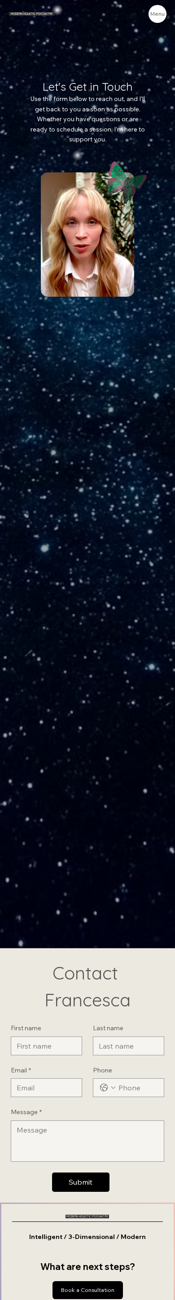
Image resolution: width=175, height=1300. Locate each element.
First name (26, 1028)
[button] (118, 286)
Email (21, 1070)
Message (26, 1112)
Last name (108, 1028)
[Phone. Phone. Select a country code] (108, 1087)
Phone (102, 1070)
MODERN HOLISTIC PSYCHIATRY (31, 14)
